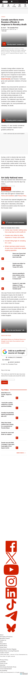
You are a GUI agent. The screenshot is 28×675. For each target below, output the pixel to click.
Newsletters (3, 644)
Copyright (3, 661)
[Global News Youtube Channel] (11, 575)
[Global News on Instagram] (11, 586)
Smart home (3, 647)
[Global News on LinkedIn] (11, 598)
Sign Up (4, 382)
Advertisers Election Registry (8, 649)
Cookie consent (4, 652)
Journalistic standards (15, 357)
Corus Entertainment (6, 668)
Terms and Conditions (8, 196)
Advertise (2, 665)
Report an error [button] (15, 362)
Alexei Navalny (6, 79)
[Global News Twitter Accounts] (11, 563)
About (1, 635)
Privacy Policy (22, 196)
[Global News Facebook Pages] (11, 551)
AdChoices (24, 673)
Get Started (6, 188)
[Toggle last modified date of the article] (17, 29)
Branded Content (5, 638)
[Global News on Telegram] (11, 621)
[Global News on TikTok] (11, 610)
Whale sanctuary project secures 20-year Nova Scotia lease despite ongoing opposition (15, 248)
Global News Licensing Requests (9, 651)
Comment (7, 359)
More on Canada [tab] (6, 228)
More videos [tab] (15, 228)
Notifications (3, 645)
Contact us (3, 640)
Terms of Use (3, 663)
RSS (1, 642)
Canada (3, 16)
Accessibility (3, 670)
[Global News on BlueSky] (11, 633)
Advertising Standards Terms (8, 667)
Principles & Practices (6, 636)
